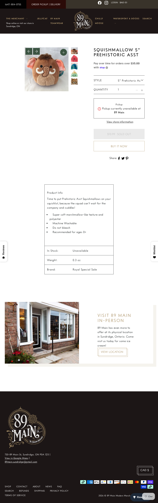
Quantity (101, 89)
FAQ (59, 486)
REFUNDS (24, 490)
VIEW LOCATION (112, 351)
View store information (120, 121)
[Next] (36, 51)
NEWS (49, 486)
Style (98, 80)
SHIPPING (39, 490)
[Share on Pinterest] (127, 158)
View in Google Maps (16, 458)
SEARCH (9, 490)
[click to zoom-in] (63, 52)
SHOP (8, 486)
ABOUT (36, 486)
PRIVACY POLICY (59, 490)
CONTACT (21, 486)
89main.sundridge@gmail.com (21, 461)
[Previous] (28, 51)
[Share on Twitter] (123, 158)
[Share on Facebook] (119, 158)
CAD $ (144, 470)
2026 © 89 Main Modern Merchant (116, 495)
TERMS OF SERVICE (15, 495)
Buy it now (119, 146)
